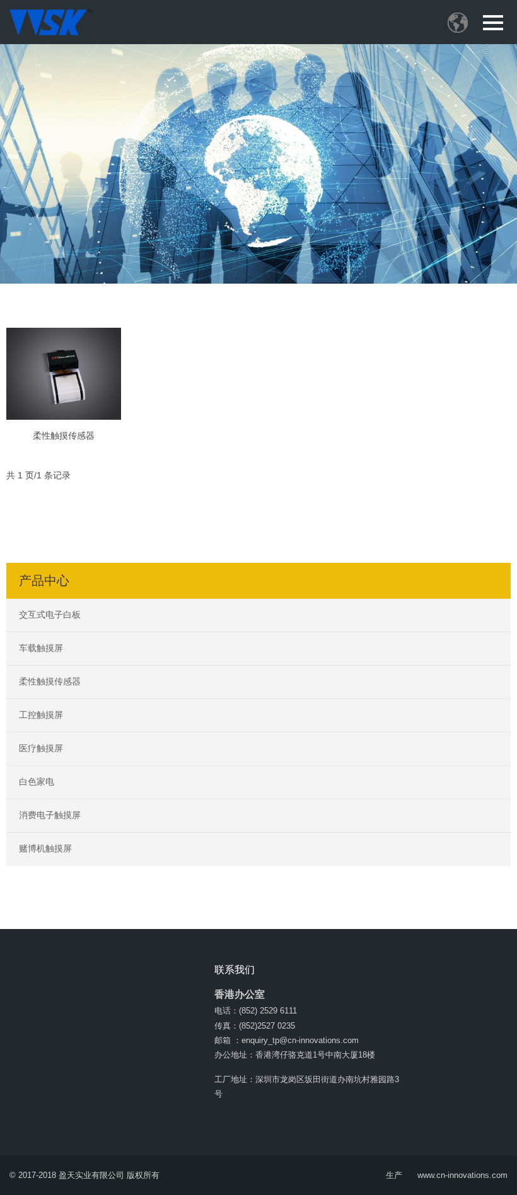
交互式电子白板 (50, 614)
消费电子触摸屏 (50, 815)
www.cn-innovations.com (462, 1175)
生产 (394, 1175)
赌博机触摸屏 (45, 848)
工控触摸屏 (41, 715)
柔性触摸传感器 (64, 435)
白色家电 (36, 781)
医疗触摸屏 (41, 748)
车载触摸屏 (41, 648)
